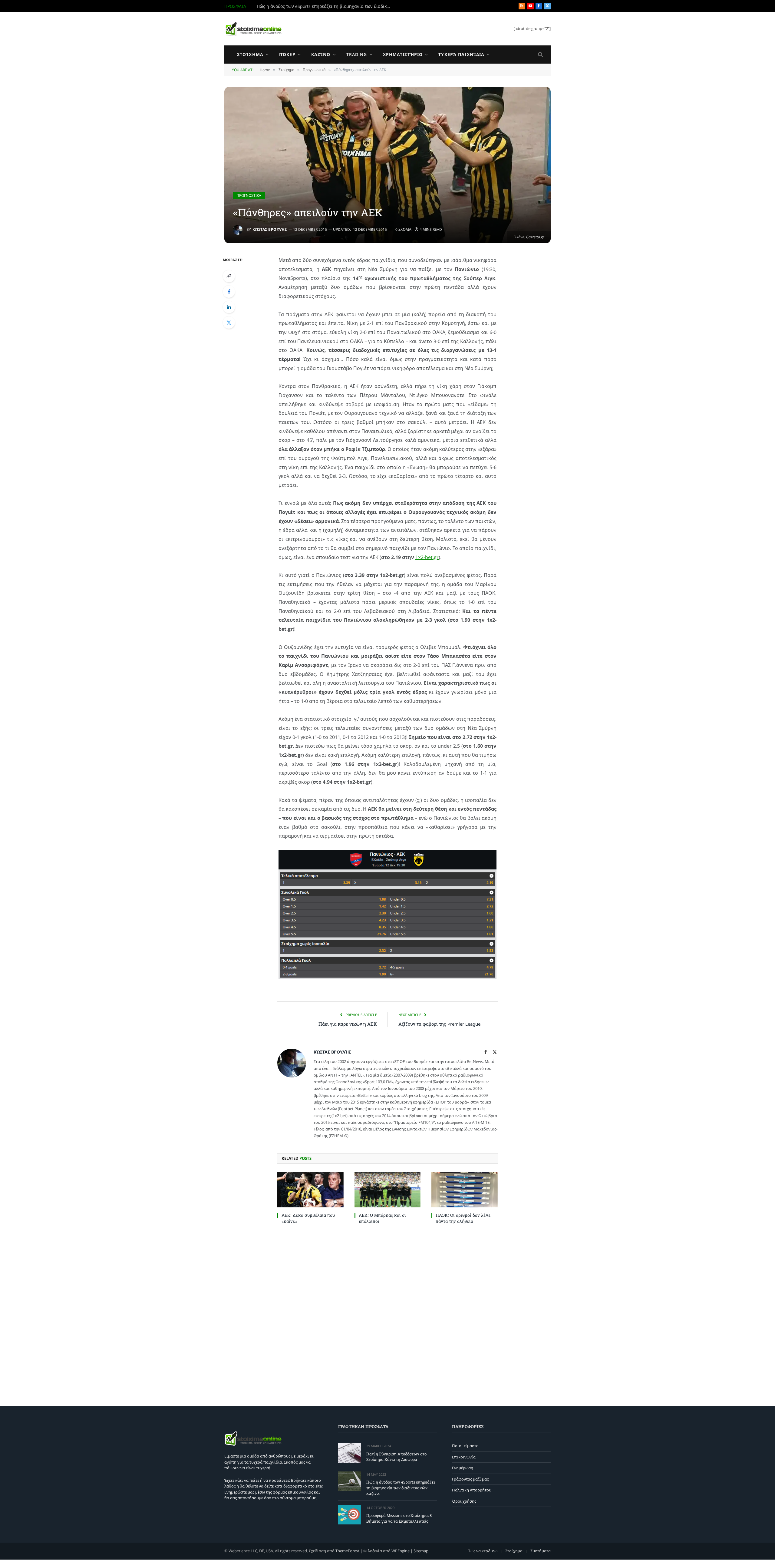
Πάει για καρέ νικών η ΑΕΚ (347, 1024)
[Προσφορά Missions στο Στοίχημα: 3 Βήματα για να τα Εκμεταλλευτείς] (349, 1514)
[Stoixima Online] (253, 28)
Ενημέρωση (462, 1468)
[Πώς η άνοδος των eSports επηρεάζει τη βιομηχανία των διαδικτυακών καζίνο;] (349, 1481)
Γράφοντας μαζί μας (470, 1479)
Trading (356, 54)
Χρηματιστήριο (403, 54)
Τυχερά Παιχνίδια (461, 54)
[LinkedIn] (229, 307)
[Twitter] (229, 322)
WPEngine (400, 1551)
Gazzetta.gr (535, 237)
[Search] (540, 54)
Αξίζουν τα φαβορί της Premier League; (440, 1024)
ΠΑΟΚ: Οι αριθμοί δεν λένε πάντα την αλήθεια (463, 1218)
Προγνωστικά (248, 195)
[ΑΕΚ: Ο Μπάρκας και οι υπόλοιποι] (388, 1189)
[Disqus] (387, 1313)
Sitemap (421, 1551)
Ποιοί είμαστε (465, 1445)
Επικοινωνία (464, 1457)
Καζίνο (321, 54)
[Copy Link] (229, 276)
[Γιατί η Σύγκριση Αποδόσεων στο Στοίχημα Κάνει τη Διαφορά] (349, 1453)
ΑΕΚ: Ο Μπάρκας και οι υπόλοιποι (382, 1218)
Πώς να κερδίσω (482, 1551)
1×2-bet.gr (427, 557)
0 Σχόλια (403, 229)
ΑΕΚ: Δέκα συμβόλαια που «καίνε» (308, 1218)
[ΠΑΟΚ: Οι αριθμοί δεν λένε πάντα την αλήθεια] (464, 1189)
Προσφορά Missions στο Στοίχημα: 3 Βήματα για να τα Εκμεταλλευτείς (399, 1518)
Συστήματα (540, 1551)
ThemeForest (347, 1551)
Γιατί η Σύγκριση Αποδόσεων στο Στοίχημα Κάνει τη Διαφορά (396, 1456)
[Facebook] (229, 292)
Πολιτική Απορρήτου (471, 1490)
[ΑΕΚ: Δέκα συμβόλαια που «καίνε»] (310, 1189)
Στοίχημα (250, 54)
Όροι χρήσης (464, 1501)
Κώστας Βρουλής (269, 229)
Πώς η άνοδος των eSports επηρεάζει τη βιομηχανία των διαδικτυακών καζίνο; (325, 6)
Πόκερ (287, 54)
